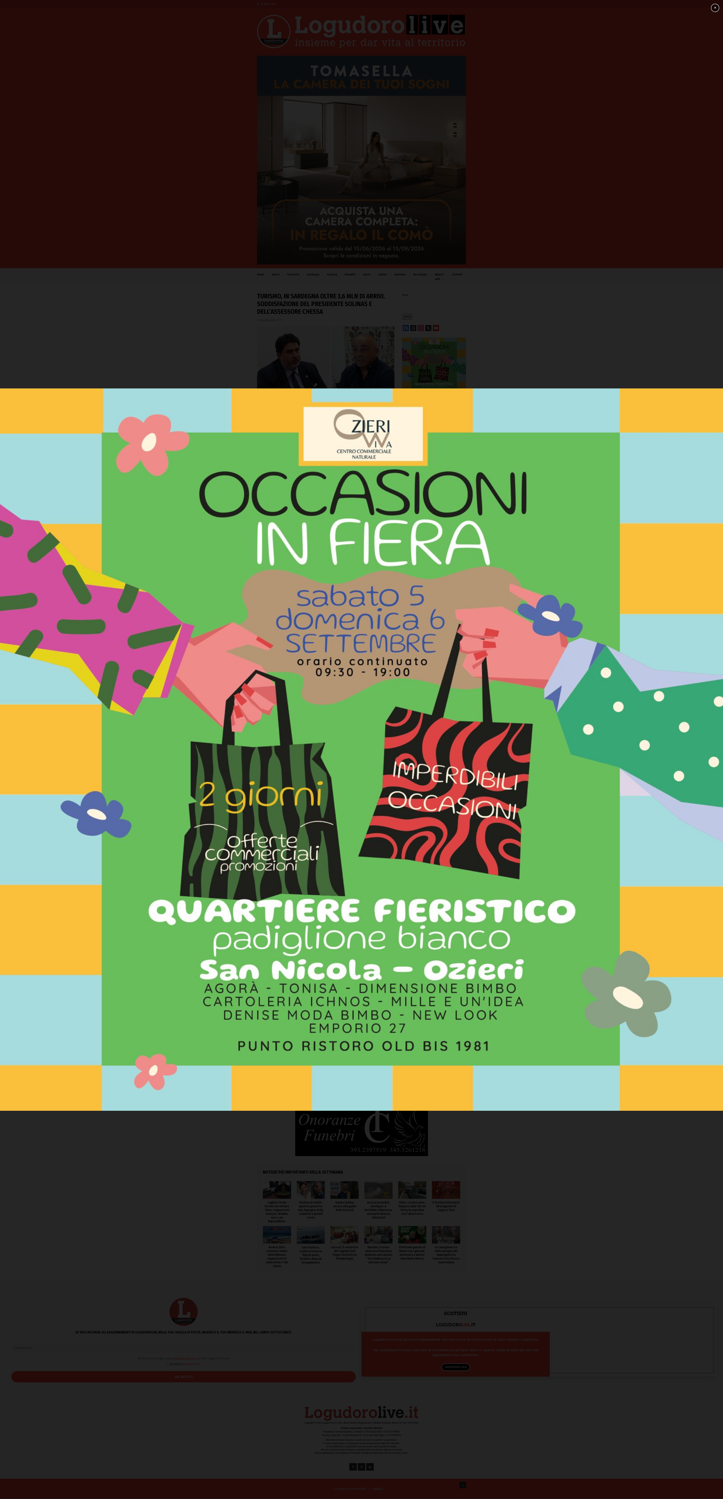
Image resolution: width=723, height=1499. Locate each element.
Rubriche (400, 274)
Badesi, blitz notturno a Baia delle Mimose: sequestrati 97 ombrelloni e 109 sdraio (277, 1256)
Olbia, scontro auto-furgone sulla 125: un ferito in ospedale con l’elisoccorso (434, 714)
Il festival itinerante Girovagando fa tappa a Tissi (446, 1206)
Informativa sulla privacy (326, 860)
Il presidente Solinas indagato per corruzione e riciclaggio (373, 1031)
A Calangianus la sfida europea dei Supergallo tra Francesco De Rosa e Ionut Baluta (446, 1254)
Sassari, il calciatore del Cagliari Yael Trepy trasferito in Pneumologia (344, 1252)
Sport (366, 274)
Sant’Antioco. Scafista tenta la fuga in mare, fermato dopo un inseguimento (311, 1255)
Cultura (382, 274)
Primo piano (362, 1019)
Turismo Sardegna (293, 779)
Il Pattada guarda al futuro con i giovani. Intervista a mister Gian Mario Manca (412, 1252)
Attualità (350, 274)
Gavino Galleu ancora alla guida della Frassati (433, 683)
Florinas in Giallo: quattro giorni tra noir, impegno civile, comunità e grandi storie (429, 669)
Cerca (405, 295)
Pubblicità (378, 1488)
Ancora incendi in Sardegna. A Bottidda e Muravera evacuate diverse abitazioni (429, 697)
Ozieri (275, 274)
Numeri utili (439, 277)
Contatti (457, 274)
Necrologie (420, 274)
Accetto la (327, 866)
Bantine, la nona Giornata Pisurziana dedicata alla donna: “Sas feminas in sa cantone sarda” (378, 1254)
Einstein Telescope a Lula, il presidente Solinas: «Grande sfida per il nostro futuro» (324, 1033)
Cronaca (332, 274)
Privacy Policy (334, 866)
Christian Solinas (268, 779)
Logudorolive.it (298, 757)
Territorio (293, 274)
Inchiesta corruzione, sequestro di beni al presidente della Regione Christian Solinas (275, 1035)
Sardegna (313, 274)
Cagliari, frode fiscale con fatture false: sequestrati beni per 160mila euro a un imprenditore (428, 650)
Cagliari (265, 1019)
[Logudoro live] (361, 33)
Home (260, 274)
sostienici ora (456, 1367)
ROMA (310, 1019)
